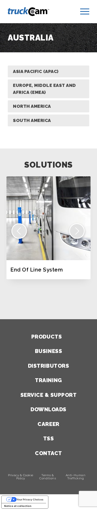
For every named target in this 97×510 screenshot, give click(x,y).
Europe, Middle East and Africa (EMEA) (44, 89)
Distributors (48, 366)
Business (48, 351)
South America (32, 120)
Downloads (48, 409)
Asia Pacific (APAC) (36, 71)
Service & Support (48, 395)
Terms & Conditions (47, 477)
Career (48, 424)
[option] (48, 227)
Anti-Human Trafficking (75, 477)
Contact (48, 453)
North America (32, 106)
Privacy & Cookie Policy (20, 477)
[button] (19, 231)
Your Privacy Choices (30, 499)
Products (46, 337)
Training (48, 380)
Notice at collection (17, 505)
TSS (48, 438)
